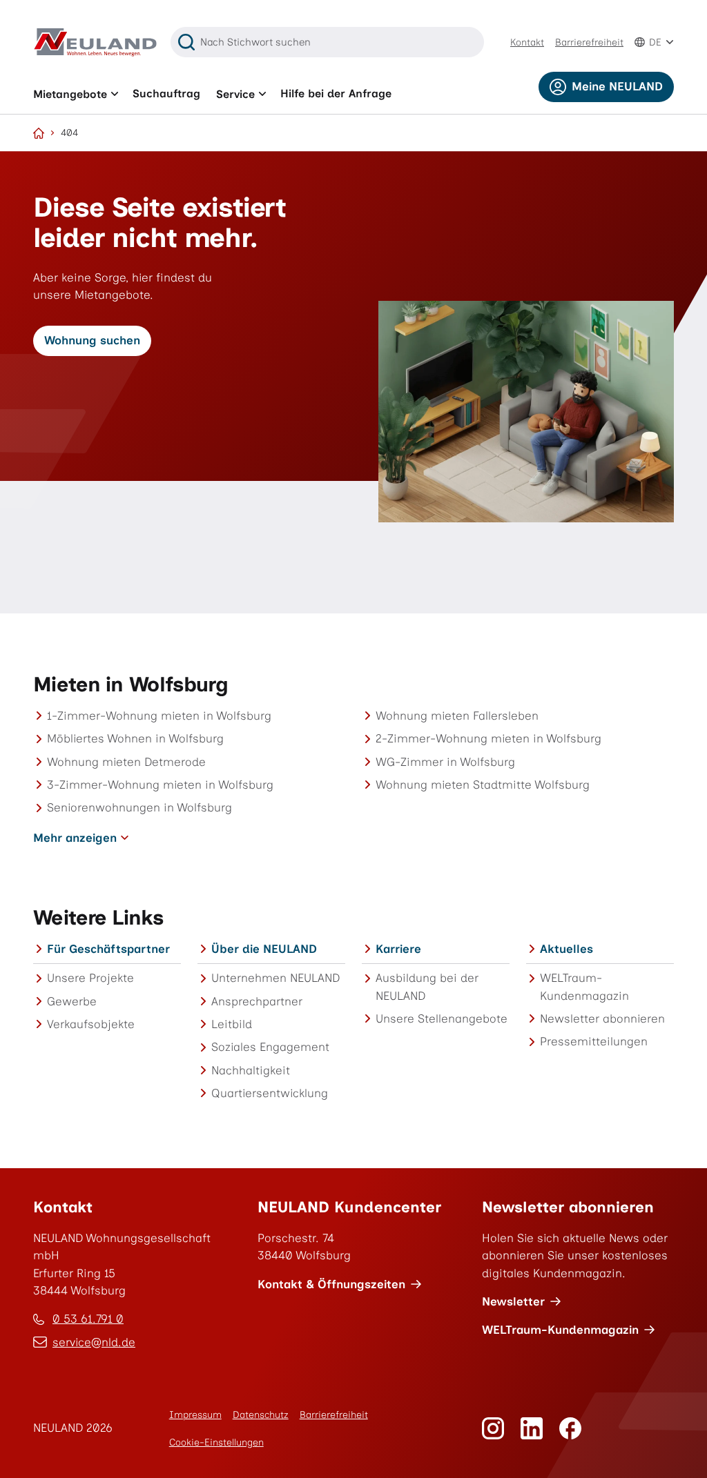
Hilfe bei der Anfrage (335, 93)
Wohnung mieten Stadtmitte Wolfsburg (483, 784)
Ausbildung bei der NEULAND (427, 986)
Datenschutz (261, 1415)
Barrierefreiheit (589, 42)
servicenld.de (93, 1343)
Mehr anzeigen (75, 838)
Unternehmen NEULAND (275, 978)
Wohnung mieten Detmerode (126, 762)
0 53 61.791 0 (88, 1319)
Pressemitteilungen (594, 1041)
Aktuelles (566, 949)
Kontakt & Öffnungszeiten (331, 1284)
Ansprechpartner (256, 1001)
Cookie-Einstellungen (216, 1442)
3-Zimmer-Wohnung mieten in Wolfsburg (160, 784)
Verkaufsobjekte (91, 1024)
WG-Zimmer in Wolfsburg (445, 762)
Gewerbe (72, 1001)
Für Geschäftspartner (108, 949)
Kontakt (527, 42)
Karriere (398, 949)
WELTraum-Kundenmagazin (584, 986)
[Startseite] (38, 133)
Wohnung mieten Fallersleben (457, 715)
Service (235, 94)
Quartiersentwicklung (269, 1093)
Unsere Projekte (90, 978)
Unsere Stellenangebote (441, 1018)
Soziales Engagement (270, 1047)
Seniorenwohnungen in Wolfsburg (139, 807)
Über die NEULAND (264, 949)
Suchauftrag (166, 93)
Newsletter (513, 1301)
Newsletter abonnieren (602, 1018)
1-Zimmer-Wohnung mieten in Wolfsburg (159, 715)
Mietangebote (70, 94)
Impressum (195, 1415)
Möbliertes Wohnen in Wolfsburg (135, 738)
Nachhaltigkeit (250, 1070)
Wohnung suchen (92, 340)
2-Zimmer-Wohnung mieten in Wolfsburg (488, 738)
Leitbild (231, 1024)
